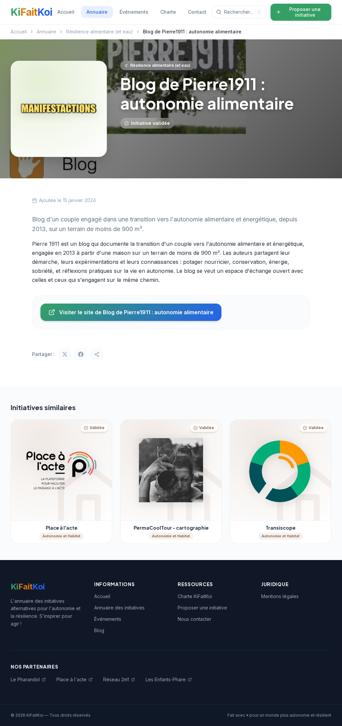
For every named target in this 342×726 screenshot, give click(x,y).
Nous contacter (194, 619)
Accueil (65, 12)
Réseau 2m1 (116, 679)
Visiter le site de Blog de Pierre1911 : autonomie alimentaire (136, 312)
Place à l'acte (71, 679)
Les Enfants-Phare (166, 679)
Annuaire (97, 12)
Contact (197, 12)
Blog (99, 630)
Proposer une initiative (305, 12)
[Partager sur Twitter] (65, 354)
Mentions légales (280, 596)
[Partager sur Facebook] (81, 354)
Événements (134, 12)
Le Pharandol (25, 679)
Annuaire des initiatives (119, 607)
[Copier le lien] (97, 354)
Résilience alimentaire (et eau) (99, 31)
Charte (168, 12)
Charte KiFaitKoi (195, 596)
